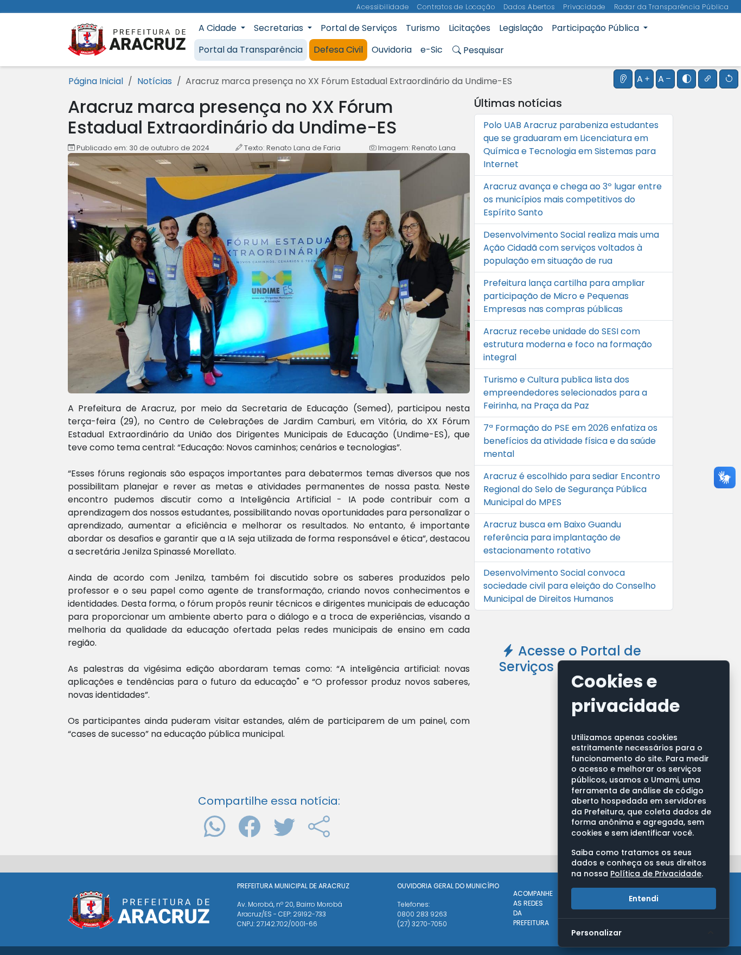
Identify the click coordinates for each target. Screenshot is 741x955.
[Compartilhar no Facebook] (249, 827)
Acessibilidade (383, 6)
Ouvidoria (392, 49)
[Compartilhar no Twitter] (284, 827)
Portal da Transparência (251, 49)
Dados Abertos (530, 6)
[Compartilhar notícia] (319, 827)
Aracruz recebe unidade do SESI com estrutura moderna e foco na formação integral (567, 344)
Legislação (521, 28)
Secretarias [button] (279, 28)
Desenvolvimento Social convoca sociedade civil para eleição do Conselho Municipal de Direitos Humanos (569, 585)
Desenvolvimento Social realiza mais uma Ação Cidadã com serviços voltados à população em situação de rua (571, 247)
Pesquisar (482, 50)
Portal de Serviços (359, 28)
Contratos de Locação (457, 6)
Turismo (423, 28)
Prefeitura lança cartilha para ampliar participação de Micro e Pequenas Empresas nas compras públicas (564, 296)
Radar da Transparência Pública (671, 6)
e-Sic (431, 49)
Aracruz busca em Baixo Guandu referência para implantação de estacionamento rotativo (552, 537)
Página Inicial (95, 81)
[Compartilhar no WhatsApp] (215, 827)
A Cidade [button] (219, 28)
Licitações (469, 28)
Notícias (154, 81)
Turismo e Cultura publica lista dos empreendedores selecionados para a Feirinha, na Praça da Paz (565, 392)
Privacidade (585, 6)
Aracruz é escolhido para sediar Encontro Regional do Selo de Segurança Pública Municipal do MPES (571, 489)
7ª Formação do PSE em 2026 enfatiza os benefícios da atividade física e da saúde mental (570, 441)
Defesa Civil (338, 49)
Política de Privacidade (655, 873)
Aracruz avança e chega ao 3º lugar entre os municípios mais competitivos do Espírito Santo (572, 199)
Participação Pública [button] (596, 28)
